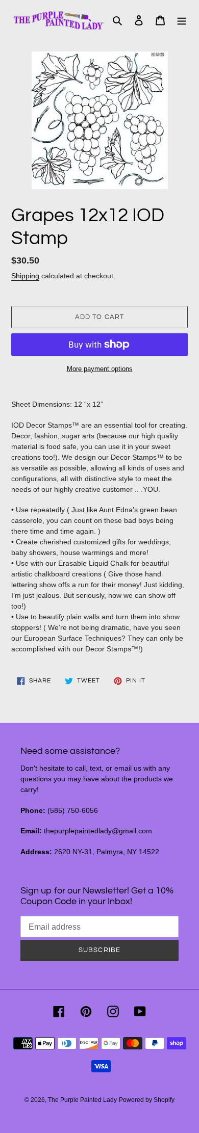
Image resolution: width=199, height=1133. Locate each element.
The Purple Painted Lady (82, 1099)
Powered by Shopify (147, 1099)
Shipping (25, 276)
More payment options (100, 369)
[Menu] (181, 20)
